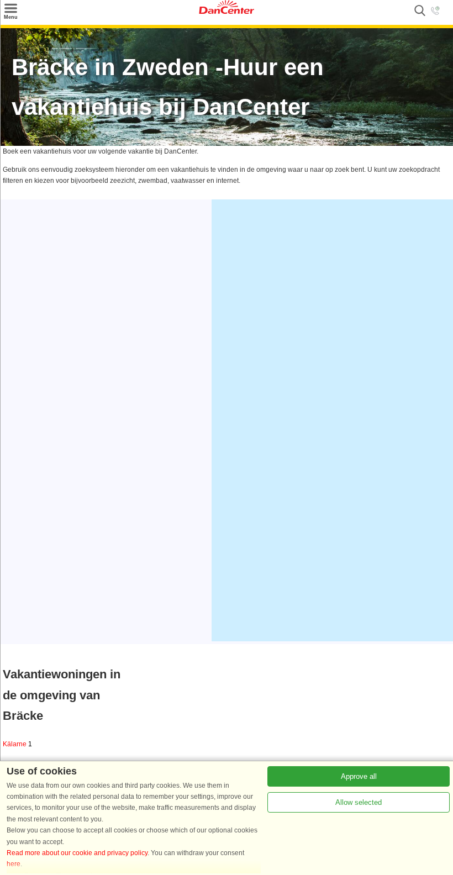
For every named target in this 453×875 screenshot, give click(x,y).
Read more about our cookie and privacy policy (77, 853)
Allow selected (358, 802)
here (13, 864)
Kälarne (17, 744)
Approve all (359, 776)
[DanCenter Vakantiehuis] (226, 11)
